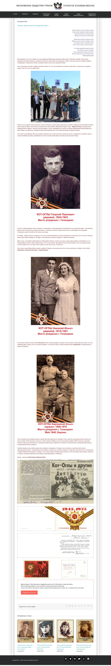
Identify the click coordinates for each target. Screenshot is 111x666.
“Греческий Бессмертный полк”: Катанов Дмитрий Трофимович (64, 647)
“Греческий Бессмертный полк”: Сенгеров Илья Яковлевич (44, 647)
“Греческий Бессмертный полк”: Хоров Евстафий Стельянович (24, 647)
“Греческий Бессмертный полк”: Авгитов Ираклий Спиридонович (83, 647)
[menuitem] (16, 14)
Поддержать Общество (29, 592)
